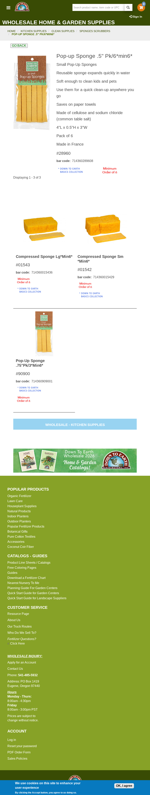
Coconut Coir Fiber (20, 546)
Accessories (15, 541)
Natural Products (19, 511)
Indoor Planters (18, 516)
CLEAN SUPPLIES (63, 31)
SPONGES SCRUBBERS (94, 31)
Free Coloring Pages (21, 567)
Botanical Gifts (17, 531)
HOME (11, 31)
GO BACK (19, 45)
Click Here (17, 643)
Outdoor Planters (19, 521)
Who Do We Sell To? (21, 632)
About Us (13, 620)
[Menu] (8, 8)
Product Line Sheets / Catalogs (28, 562)
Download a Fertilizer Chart (26, 577)
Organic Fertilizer (19, 496)
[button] (31, 93)
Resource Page (18, 613)
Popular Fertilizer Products (25, 526)
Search (128, 7)
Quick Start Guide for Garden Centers (33, 593)
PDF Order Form (18, 752)
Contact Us (15, 668)
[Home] (21, 6)
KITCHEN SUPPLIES (33, 31)
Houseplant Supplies (22, 506)
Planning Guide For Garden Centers (32, 588)
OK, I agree (124, 785)
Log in (11, 739)
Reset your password (22, 746)
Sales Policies (17, 758)
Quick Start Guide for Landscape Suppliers (36, 598)
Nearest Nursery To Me (23, 583)
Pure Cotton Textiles (21, 536)
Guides (12, 572)
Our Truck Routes (19, 626)
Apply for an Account (21, 662)
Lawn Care (15, 501)
